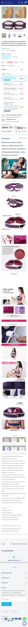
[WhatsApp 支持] (24, 619)
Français (5, 611)
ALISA (3, 50)
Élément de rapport (22, 138)
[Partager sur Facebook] (16, 131)
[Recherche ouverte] (19, 2)
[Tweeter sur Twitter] (22, 131)
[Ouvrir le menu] (2, 2)
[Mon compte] (22, 2)
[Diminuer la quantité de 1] (9, 69)
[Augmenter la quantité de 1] (17, 69)
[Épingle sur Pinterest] (19, 131)
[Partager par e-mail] (25, 131)
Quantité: (4, 69)
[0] (25, 2)
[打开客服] (24, 623)
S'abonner (6, 604)
